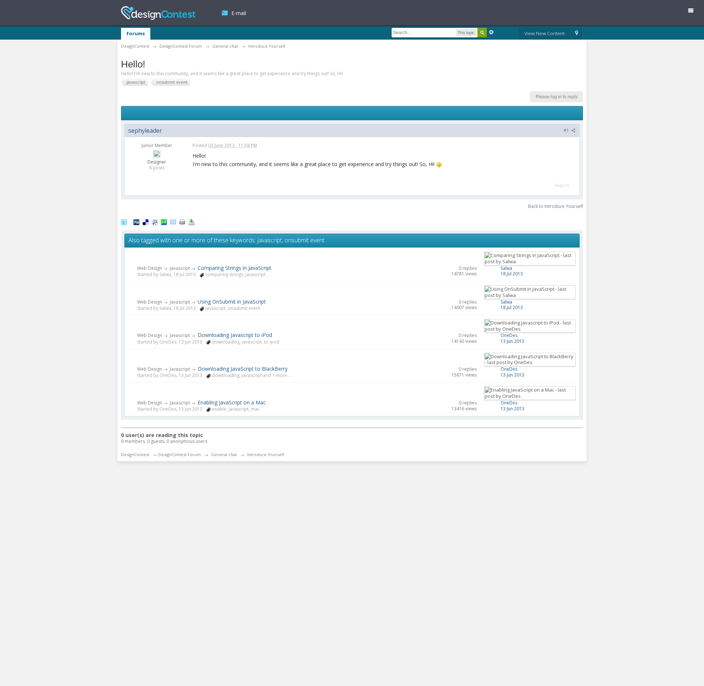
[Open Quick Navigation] (576, 34)
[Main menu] (694, 11)
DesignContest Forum (179, 454)
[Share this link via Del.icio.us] (145, 221)
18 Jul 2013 (511, 274)
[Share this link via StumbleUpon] (164, 221)
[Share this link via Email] (173, 221)
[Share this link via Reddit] (155, 221)
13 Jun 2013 (512, 341)
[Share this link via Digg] (136, 221)
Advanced (491, 32)
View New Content (544, 33)
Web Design (149, 268)
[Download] (191, 221)
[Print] (182, 221)
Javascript (180, 268)
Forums (135, 33)
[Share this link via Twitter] (124, 221)
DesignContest (158, 13)
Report (562, 185)
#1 (567, 130)
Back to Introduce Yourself (555, 206)
